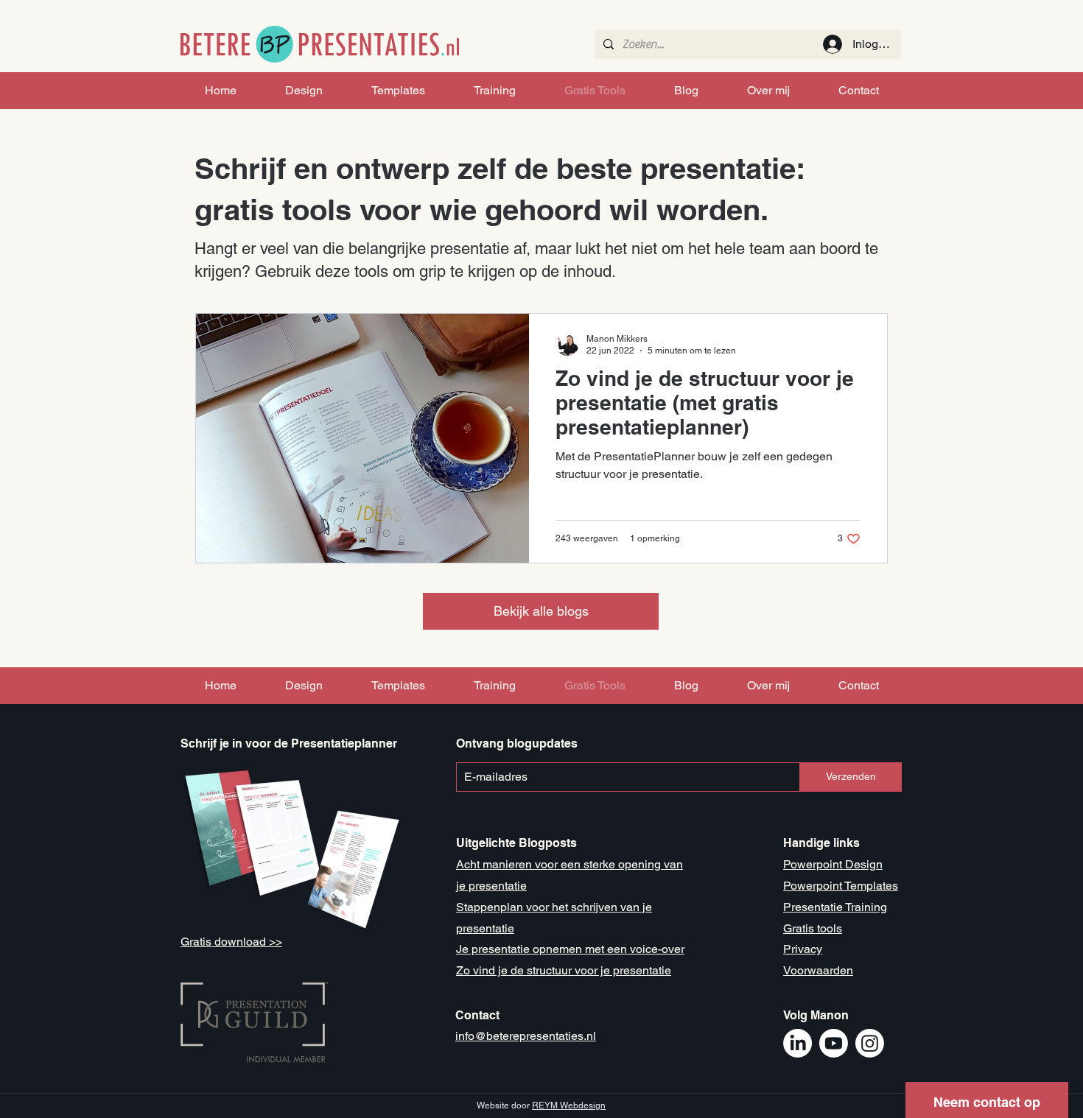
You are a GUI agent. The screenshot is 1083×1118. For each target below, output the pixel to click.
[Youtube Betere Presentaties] (833, 1043)
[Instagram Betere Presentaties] (869, 1043)
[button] (986, 1097)
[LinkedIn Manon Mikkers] (797, 1043)
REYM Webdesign (569, 1105)
